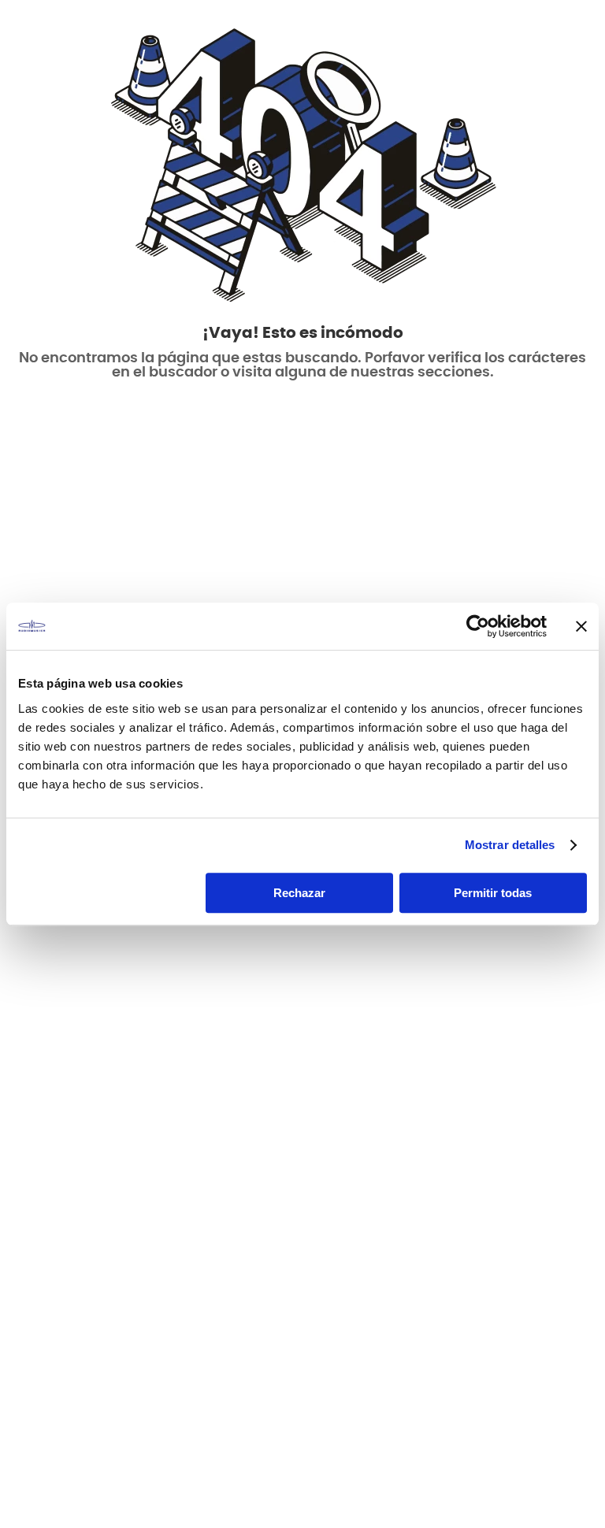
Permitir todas (493, 892)
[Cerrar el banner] (581, 626)
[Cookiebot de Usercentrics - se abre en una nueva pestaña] (478, 626)
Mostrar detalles (510, 844)
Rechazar (299, 892)
